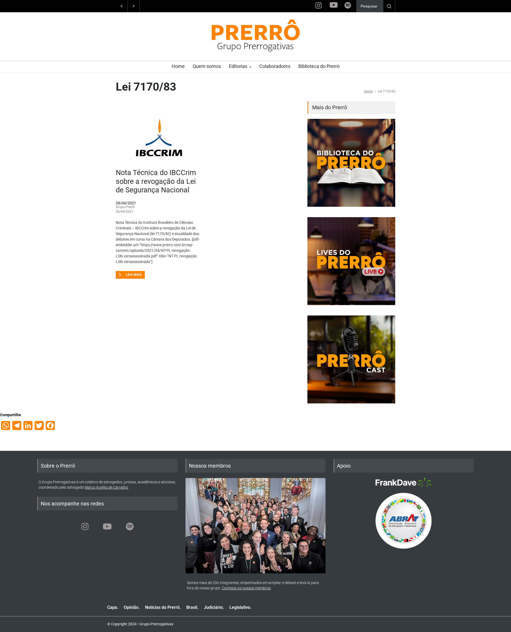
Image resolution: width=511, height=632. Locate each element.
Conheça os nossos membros (246, 588)
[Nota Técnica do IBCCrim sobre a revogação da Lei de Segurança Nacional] (160, 135)
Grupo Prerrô (125, 207)
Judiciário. (214, 607)
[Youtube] (107, 526)
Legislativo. (240, 607)
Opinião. (132, 607)
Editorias (238, 66)
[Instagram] (85, 526)
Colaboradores (274, 66)
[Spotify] (130, 526)
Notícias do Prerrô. (163, 607)
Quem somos (207, 66)
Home (178, 66)
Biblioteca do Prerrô (319, 66)
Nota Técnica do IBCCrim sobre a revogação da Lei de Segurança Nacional (156, 181)
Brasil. (192, 607)
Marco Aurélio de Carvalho (106, 487)
